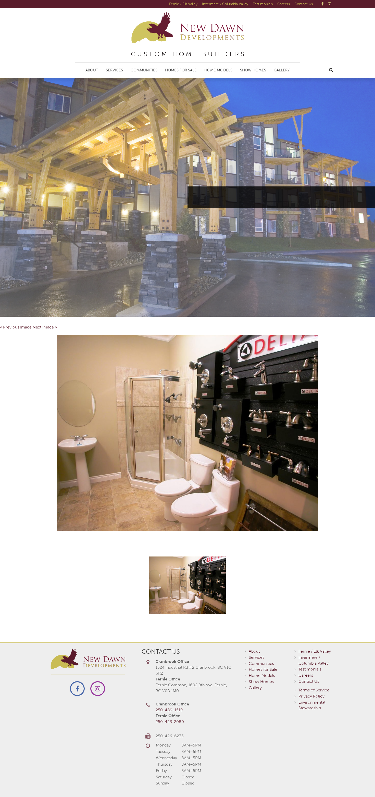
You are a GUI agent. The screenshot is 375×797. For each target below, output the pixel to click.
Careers (283, 4)
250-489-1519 (169, 709)
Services (114, 70)
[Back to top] (361, 783)
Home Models (218, 70)
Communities (144, 70)
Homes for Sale (181, 70)
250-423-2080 (170, 721)
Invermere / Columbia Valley (225, 4)
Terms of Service (313, 690)
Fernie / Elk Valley (183, 4)
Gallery (282, 70)
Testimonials (263, 4)
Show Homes (253, 70)
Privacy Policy (311, 696)
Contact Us (303, 4)
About (91, 70)
